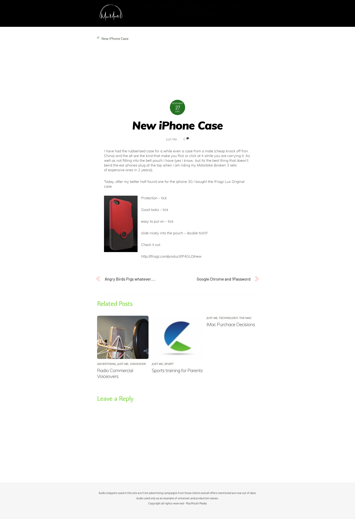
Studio (209, 6)
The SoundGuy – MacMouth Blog (192, 14)
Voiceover (167, 6)
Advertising (106, 364)
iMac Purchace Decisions (230, 324)
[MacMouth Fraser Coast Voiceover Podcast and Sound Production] (111, 20)
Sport (169, 364)
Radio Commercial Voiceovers (115, 373)
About (223, 6)
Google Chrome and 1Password (223, 279)
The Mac (245, 318)
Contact (238, 6)
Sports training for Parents (177, 370)
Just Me (171, 139)
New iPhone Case (177, 125)
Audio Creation (190, 6)
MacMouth (148, 6)
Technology (228, 318)
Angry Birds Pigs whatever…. (130, 279)
